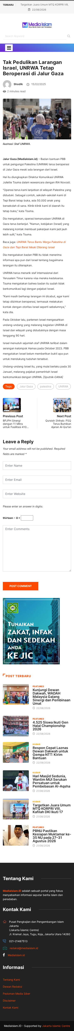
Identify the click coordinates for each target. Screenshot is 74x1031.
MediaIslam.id (16, 955)
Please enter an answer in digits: (23, 506)
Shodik (18, 84)
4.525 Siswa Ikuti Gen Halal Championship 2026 (50, 725)
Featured (38, 686)
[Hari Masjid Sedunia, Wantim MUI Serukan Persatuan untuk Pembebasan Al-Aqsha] (16, 780)
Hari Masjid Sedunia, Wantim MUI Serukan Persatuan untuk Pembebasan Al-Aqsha (51, 781)
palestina (45, 386)
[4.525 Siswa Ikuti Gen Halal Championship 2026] (16, 726)
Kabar (36, 744)
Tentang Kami (11, 979)
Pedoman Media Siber (16, 993)
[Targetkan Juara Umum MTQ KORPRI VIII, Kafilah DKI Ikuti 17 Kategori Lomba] (16, 809)
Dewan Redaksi (12, 986)
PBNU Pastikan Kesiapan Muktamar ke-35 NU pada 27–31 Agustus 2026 (52, 836)
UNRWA (63, 386)
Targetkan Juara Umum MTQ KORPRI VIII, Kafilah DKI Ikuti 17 (52, 808)
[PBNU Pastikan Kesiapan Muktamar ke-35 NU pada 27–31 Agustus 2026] (16, 835)
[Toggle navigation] (9, 48)
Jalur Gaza (26, 386)
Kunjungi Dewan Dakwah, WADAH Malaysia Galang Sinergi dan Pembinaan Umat (51, 696)
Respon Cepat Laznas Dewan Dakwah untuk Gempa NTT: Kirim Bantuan (50, 753)
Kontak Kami (10, 1007)
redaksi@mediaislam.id (24, 948)
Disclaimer (9, 1000)
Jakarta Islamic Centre (56, 1025)
